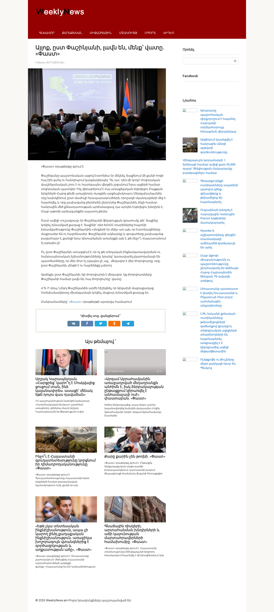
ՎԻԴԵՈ (168, 33)
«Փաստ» (75, 301)
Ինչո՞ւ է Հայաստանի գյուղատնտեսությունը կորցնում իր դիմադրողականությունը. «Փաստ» (65, 462)
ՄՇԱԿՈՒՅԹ (128, 33)
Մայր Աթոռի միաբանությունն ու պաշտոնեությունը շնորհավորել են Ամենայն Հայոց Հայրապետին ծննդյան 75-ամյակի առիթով (219, 268)
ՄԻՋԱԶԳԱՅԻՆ (101, 33)
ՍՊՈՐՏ (150, 33)
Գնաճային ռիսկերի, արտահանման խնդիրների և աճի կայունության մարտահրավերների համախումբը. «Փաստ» (132, 534)
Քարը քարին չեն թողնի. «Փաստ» (134, 456)
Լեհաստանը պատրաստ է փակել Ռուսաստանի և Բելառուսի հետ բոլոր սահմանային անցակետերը (219, 297)
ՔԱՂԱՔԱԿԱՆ (72, 33)
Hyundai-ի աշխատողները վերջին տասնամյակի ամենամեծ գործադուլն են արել (218, 239)
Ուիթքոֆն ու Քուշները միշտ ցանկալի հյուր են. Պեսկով (218, 364)
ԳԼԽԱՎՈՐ (47, 33)
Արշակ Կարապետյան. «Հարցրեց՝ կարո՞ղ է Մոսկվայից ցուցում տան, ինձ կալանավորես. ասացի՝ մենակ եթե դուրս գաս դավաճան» (65, 387)
